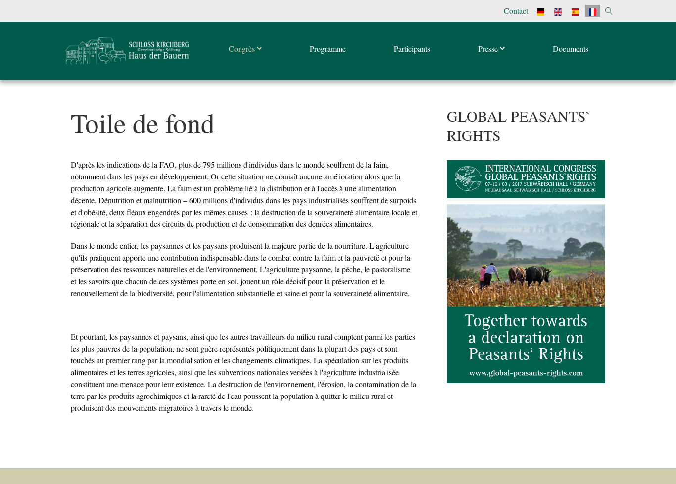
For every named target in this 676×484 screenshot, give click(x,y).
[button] (609, 11)
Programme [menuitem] (328, 49)
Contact (516, 10)
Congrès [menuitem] (243, 49)
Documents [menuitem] (570, 49)
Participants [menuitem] (412, 49)
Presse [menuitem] (489, 49)
